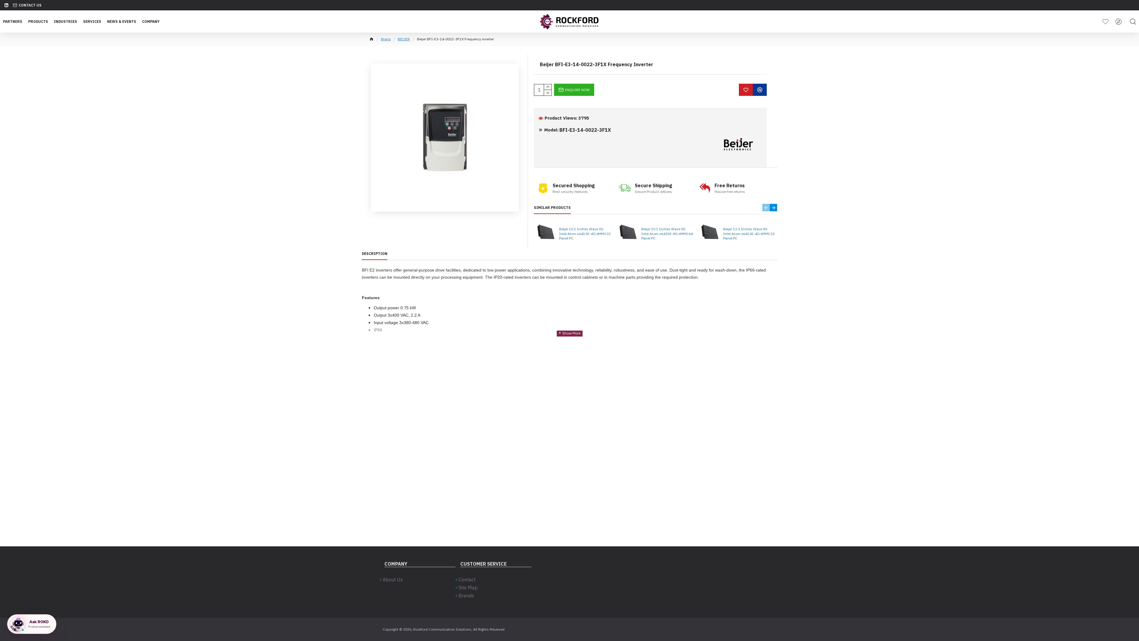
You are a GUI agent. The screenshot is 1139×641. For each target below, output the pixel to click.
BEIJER (404, 39)
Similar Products (552, 207)
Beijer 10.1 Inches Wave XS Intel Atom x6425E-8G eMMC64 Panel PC (667, 233)
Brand (386, 39)
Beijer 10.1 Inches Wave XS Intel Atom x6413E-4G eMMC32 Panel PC (585, 233)
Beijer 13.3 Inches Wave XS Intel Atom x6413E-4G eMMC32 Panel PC (749, 233)
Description (374, 253)
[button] (766, 207)
